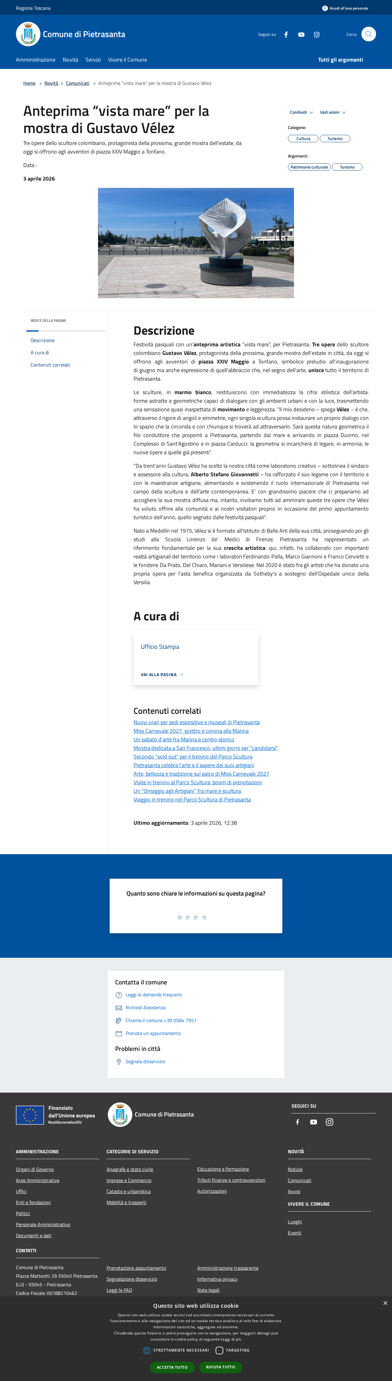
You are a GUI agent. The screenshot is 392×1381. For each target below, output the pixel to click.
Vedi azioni (330, 112)
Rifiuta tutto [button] (220, 1367)
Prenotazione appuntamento (136, 1268)
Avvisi (294, 1191)
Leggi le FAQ (119, 1290)
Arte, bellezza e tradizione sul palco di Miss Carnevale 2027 (201, 774)
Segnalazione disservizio (132, 1279)
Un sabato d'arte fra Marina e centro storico (184, 739)
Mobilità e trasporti (126, 1202)
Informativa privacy (217, 1279)
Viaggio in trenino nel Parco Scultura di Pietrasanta (192, 799)
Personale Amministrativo (43, 1224)
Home (29, 83)
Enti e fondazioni (33, 1202)
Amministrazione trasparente (227, 1268)
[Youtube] (299, 34)
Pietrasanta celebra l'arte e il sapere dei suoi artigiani (194, 765)
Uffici (21, 1191)
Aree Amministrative (37, 1180)
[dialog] (196, 1339)
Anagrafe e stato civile (130, 1169)
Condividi (299, 112)
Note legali (208, 1290)
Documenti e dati (33, 1235)
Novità (51, 83)
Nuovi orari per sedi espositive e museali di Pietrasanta (197, 722)
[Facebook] (283, 34)
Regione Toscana (33, 8)
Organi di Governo (35, 1169)
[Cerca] (368, 34)
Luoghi (295, 1221)
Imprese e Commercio (129, 1180)
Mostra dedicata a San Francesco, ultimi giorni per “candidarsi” (206, 748)
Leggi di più (231, 1339)
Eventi (294, 1232)
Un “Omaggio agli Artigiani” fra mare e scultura (187, 791)
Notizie (295, 1169)
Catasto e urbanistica (129, 1191)
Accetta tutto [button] (172, 1367)
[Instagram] (314, 34)
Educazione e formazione (223, 1169)
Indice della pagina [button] (48, 320)
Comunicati (77, 83)
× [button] (385, 1303)
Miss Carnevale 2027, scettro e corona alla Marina (191, 731)
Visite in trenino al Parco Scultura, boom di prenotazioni (198, 782)
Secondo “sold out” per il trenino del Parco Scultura (193, 756)
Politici (23, 1213)
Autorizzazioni (212, 1191)
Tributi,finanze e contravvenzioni (231, 1180)
